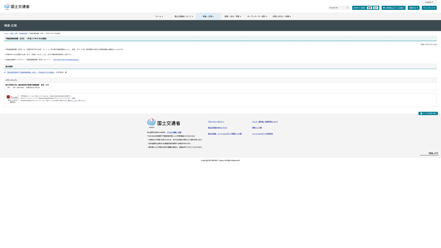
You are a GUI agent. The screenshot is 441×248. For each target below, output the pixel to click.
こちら (74, 100)
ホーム (6, 33)
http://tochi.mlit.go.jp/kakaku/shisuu (66, 60)
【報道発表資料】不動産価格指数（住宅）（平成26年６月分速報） (31, 72)
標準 (369, 8)
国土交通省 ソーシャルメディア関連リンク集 (225, 133)
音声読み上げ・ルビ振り (395, 8)
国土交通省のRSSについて (217, 127)
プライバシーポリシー (216, 121)
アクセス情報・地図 (174, 132)
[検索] (347, 7)
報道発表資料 (23, 33)
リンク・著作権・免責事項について (265, 121)
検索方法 (412, 8)
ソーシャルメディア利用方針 (262, 133)
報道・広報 (13, 33)
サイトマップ (428, 8)
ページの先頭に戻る (429, 113)
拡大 (375, 8)
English (428, 2)
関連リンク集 (257, 127)
